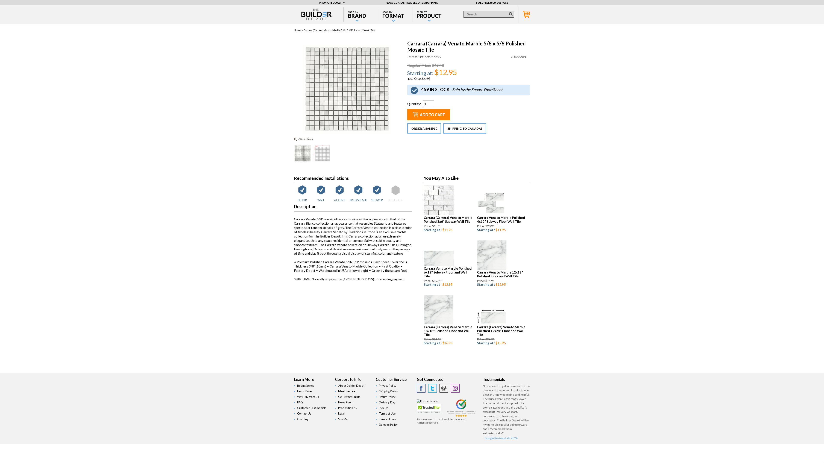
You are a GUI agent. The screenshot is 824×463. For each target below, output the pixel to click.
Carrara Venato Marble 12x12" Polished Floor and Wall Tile (500, 274)
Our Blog (302, 419)
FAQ (300, 402)
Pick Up (383, 408)
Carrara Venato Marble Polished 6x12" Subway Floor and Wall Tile (448, 272)
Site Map (343, 419)
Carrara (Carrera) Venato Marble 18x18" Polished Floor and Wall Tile (448, 331)
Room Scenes (305, 385)
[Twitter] (432, 388)
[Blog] (443, 388)
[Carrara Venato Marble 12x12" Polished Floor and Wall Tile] (492, 268)
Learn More (304, 391)
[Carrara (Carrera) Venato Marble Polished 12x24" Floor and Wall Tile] (492, 323)
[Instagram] (455, 388)
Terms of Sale (387, 419)
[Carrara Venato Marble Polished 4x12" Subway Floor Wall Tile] (492, 214)
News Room (345, 402)
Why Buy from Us (308, 396)
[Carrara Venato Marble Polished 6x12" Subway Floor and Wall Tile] (439, 264)
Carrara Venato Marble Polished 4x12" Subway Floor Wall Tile (501, 219)
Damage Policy (388, 424)
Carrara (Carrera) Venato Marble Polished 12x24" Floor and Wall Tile (501, 331)
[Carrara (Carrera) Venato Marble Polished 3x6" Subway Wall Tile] (439, 214)
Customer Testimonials (311, 408)
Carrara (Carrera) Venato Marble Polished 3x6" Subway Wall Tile (448, 219)
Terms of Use (387, 413)
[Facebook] (421, 388)
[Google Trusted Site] (461, 416)
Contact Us (304, 413)
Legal (341, 413)
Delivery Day (387, 402)
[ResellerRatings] (427, 401)
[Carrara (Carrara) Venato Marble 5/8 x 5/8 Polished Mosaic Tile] (347, 132)
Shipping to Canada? (464, 128)
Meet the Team (347, 391)
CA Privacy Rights (349, 396)
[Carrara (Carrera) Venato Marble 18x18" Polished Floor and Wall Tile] (439, 323)
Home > (299, 30)
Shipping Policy (388, 391)
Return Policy (387, 396)
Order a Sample (424, 128)
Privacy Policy (387, 385)
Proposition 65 (347, 408)
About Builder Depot (351, 385)
